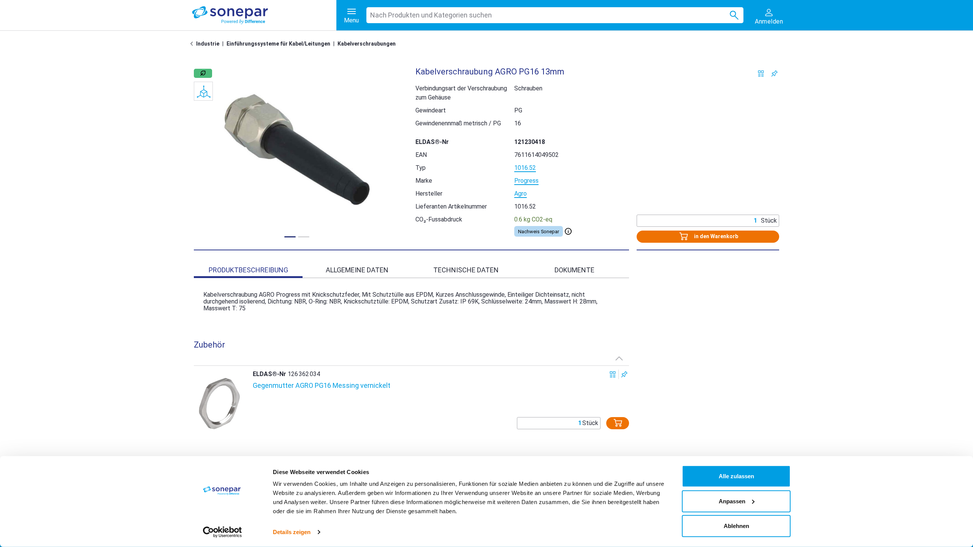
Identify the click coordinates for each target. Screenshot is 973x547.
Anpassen (732, 501)
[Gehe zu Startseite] (193, 44)
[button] (297, 149)
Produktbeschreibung (248, 270)
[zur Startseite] (264, 15)
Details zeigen (292, 532)
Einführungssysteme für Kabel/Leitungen (278, 44)
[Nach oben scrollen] (619, 358)
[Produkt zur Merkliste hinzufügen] (774, 73)
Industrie (207, 44)
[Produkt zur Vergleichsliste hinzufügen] (761, 73)
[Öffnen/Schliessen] (568, 231)
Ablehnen (736, 526)
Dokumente (574, 270)
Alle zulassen (736, 476)
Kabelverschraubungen (367, 44)
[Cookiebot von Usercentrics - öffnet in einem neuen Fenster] (222, 532)
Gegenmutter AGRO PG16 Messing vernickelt (321, 385)
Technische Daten (466, 270)
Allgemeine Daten (357, 270)
